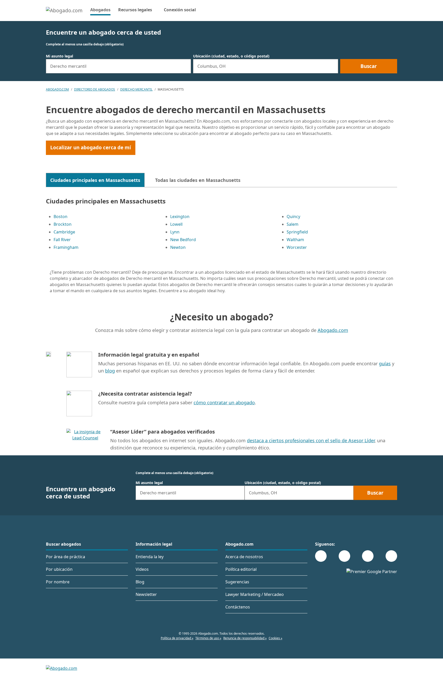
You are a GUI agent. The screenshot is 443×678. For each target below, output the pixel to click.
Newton (178, 247)
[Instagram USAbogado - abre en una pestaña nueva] (344, 556)
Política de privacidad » (177, 638)
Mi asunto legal (59, 56)
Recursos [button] (135, 10)
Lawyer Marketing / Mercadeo (254, 594)
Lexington (179, 216)
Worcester (297, 247)
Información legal (154, 544)
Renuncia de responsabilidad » (245, 638)
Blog (140, 582)
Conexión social (180, 10)
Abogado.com (57, 89)
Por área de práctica (65, 556)
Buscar (368, 66)
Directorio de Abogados (94, 89)
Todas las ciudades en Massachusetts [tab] (197, 180)
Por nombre (57, 582)
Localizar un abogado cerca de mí (90, 147)
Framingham (66, 247)
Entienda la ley (150, 556)
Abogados (100, 10)
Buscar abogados (63, 544)
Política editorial (241, 569)
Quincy (293, 216)
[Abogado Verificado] (85, 442)
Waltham (295, 239)
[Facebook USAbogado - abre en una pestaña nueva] (321, 556)
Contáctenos (237, 607)
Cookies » (275, 638)
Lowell (176, 224)
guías (385, 363)
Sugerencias (237, 582)
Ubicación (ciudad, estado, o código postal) (231, 56)
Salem (292, 224)
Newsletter (146, 594)
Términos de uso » (208, 638)
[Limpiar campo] (185, 66)
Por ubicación (59, 569)
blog (110, 371)
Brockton (63, 224)
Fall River (62, 239)
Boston (60, 216)
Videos (142, 569)
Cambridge (64, 231)
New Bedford (183, 239)
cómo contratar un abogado (224, 402)
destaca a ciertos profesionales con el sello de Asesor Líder (311, 440)
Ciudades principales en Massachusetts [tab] (95, 180)
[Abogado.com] (64, 10)
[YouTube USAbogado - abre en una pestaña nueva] (391, 556)
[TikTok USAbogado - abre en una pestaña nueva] (368, 556)
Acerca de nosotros (244, 556)
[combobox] (118, 66)
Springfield (297, 231)
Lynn (174, 231)
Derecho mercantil (136, 89)
